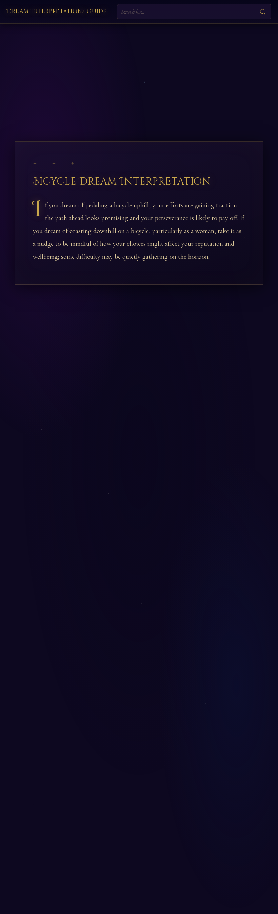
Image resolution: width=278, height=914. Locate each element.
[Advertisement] (139, 74)
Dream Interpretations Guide (57, 11)
